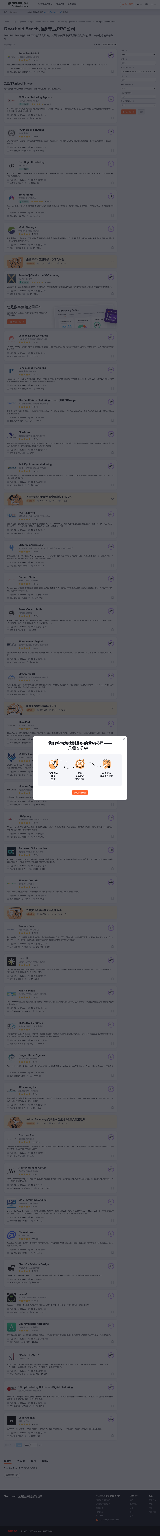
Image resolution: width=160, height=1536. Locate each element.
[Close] (124, 739)
